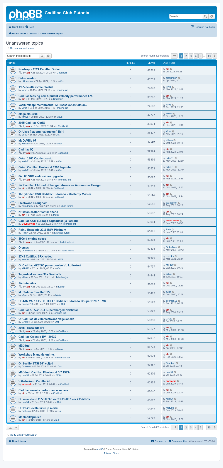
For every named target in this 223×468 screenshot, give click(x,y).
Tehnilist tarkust (65, 242)
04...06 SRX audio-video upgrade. (41, 176)
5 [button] (200, 56)
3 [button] (191, 56)
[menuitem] (29, 27)
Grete (25, 322)
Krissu (25, 143)
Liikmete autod (61, 232)
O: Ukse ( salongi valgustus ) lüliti (41, 131)
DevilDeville (28, 223)
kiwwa (25, 116)
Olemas (24, 247)
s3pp (24, 295)
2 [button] (186, 56)
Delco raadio (27, 78)
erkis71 (26, 161)
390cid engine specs (32, 238)
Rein (24, 232)
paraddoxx (27, 206)
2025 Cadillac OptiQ (32, 122)
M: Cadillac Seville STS (34, 292)
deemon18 (27, 304)
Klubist (61, 286)
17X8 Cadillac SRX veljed (35, 256)
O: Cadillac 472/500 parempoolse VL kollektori (50, 265)
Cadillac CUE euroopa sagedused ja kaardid (48, 220)
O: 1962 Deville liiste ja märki (38, 408)
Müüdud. (24, 345)
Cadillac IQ (26, 149)
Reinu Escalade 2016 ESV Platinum (42, 229)
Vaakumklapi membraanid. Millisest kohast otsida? (53, 105)
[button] (174, 55)
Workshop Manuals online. (37, 354)
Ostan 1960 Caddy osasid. (36, 158)
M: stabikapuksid (30, 417)
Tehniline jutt (61, 90)
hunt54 (25, 375)
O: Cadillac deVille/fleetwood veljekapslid (46, 319)
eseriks (26, 259)
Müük (60, 116)
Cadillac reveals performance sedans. (44, 390)
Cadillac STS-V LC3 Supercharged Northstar (48, 310)
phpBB (99, 449)
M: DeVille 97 (27, 140)
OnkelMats (27, 250)
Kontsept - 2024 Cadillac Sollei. (40, 69)
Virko (24, 90)
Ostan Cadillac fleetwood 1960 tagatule (45, 167)
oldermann (27, 81)
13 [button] (209, 56)
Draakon (26, 366)
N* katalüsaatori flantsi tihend (38, 212)
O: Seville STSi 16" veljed (36, 363)
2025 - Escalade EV (31, 327)
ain (28, 72)
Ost (62, 81)
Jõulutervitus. (28, 283)
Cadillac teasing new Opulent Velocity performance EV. (56, 96)
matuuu (26, 411)
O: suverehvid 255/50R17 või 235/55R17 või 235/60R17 (54, 399)
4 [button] (195, 56)
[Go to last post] (171, 69)
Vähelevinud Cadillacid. (35, 381)
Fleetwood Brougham (33, 203)
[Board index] (26, 14)
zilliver (25, 277)
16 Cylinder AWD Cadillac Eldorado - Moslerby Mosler (55, 194)
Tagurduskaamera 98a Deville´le (40, 274)
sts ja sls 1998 (28, 113)
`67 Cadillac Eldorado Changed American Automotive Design (60, 185)
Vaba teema (67, 206)
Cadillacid (62, 72)
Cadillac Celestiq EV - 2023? (37, 336)
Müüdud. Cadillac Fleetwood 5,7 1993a (44, 372)
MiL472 (25, 268)
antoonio (27, 384)
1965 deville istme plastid (36, 87)
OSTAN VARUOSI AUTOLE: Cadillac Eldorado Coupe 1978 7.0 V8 (62, 301)
